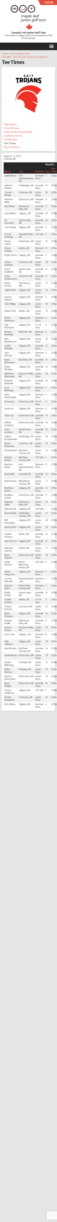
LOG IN (48, 3)
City (21, 171)
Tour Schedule (16, 54)
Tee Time (54, 170)
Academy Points (13, 135)
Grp (47, 171)
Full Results (10, 139)
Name (7, 171)
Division (39, 171)
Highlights (10, 124)
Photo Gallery (12, 147)
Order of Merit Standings (18, 131)
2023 (27, 54)
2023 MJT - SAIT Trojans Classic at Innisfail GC (25, 57)
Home (5, 54)
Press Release (11, 128)
